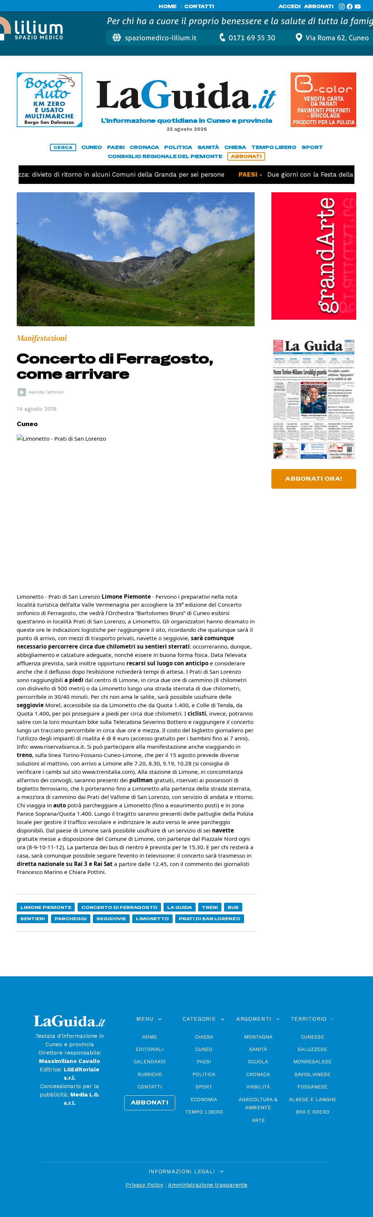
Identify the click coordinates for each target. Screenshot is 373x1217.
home (168, 6)
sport (312, 147)
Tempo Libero (204, 1112)
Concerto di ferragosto (119, 907)
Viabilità (258, 1087)
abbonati (318, 6)
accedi (290, 6)
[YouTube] (358, 6)
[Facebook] (350, 6)
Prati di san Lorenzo (209, 918)
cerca (63, 147)
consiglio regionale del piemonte (165, 156)
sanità (208, 147)
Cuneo (203, 1049)
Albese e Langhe (312, 1099)
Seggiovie (111, 918)
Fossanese (312, 1087)
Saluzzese (312, 1049)
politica (178, 147)
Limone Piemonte (45, 907)
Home (149, 1037)
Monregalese (312, 1061)
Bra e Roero (312, 1112)
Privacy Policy (144, 1185)
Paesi (204, 1061)
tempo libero (274, 147)
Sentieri (32, 918)
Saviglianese (312, 1074)
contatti (199, 6)
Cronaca (258, 1074)
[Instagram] (342, 6)
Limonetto (152, 918)
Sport (204, 1087)
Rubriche (149, 1074)
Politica (203, 1074)
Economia (204, 1099)
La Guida (179, 907)
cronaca (144, 147)
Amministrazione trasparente (207, 1185)
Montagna (258, 1037)
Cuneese (312, 1037)
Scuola (258, 1061)
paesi (116, 147)
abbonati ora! (313, 479)
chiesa (235, 147)
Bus (233, 907)
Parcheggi (71, 918)
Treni (210, 907)
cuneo (91, 147)
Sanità (258, 1049)
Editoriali (150, 1049)
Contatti (149, 1087)
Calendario (150, 1061)
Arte (258, 1120)
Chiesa (204, 1037)
